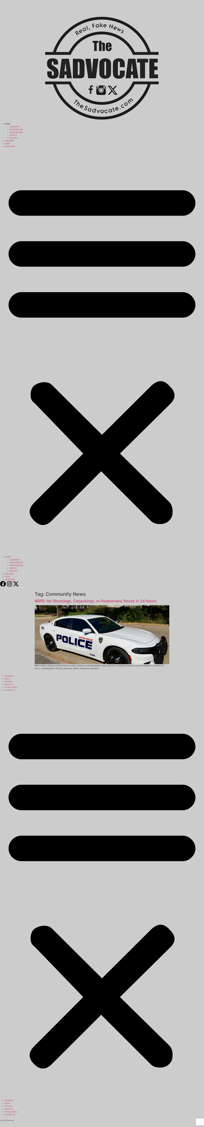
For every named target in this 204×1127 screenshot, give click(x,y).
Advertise (9, 676)
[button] (102, 351)
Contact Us (10, 690)
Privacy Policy (11, 687)
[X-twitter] (16, 584)
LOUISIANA (14, 126)
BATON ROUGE (16, 129)
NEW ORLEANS (16, 132)
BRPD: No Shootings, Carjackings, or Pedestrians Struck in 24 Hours (96, 601)
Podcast (8, 681)
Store (7, 678)
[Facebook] (3, 584)
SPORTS (13, 135)
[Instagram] (9, 584)
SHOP (7, 143)
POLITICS (13, 138)
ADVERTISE (10, 146)
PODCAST (9, 141)
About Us (9, 684)
